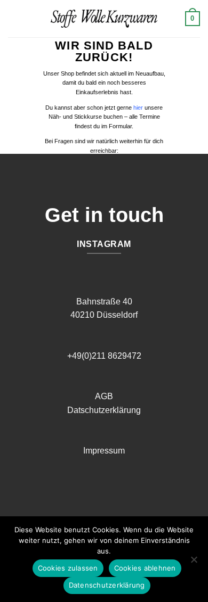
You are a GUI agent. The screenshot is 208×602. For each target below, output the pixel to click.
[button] (14, 18)
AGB (104, 396)
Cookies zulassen (68, 568)
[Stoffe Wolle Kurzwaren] (104, 19)
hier (138, 107)
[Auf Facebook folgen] (95, 493)
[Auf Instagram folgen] (112, 493)
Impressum (104, 450)
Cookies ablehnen (145, 568)
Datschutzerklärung (104, 410)
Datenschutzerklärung (107, 585)
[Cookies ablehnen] (193, 562)
